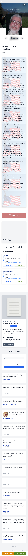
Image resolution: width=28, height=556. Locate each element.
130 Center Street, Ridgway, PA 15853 (13, 262)
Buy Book (14, 325)
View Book (6, 325)
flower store (18, 202)
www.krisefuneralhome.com (14, 190)
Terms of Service (18, 550)
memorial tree (19, 200)
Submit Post (14, 367)
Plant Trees (20, 265)
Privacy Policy (10, 550)
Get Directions (8, 265)
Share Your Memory (8, 344)
